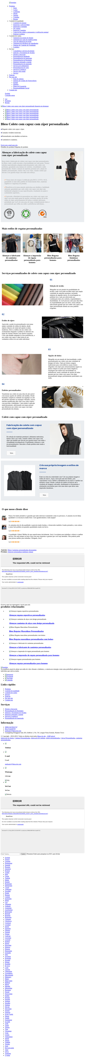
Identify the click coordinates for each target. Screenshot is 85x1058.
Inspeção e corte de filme (21, 25)
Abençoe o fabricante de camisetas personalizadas (30, 647)
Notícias (12, 75)
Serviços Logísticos (19, 69)
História (15, 84)
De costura (16, 28)
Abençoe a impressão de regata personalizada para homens (34, 655)
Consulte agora (10, 95)
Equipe (15, 82)
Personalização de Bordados (22, 60)
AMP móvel (51, 736)
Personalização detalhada (21, 56)
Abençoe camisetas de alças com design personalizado (31, 623)
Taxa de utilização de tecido (22, 41)
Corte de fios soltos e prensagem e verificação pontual (30, 32)
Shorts (15, 13)
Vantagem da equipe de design (23, 38)
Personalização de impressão (22, 58)
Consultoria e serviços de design (23, 51)
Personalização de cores (21, 67)
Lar (6, 99)
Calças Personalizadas (68, 738)
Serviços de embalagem (21, 66)
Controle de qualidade (12, 691)
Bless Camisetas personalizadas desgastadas (22, 550)
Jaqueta (15, 15)
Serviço (15, 73)
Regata (15, 19)
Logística (16, 47)
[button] (11, 453)
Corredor (16, 17)
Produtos (12, 6)
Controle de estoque (19, 23)
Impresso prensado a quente (22, 62)
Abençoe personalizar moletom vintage (20, 552)
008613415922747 (11, 727)
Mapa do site (41, 736)
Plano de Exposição (19, 86)
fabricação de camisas (38, 738)
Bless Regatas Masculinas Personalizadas (26, 631)
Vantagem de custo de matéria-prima (25, 40)
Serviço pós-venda (19, 71)
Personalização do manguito (22, 64)
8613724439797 (10, 729)
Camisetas (16, 12)
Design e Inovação (19, 54)
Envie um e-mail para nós (9, 145)
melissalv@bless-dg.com (13, 731)
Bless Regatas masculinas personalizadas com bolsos (31, 639)
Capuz (15, 10)
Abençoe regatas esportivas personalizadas (27, 615)
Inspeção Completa (19, 30)
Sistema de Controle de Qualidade (24, 45)
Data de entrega (18, 79)
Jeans (15, 8)
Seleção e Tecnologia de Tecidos (24, 53)
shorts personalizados (53, 738)
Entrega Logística (19, 34)
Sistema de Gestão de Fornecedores (24, 81)
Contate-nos (13, 90)
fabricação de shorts (7, 738)
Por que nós (13, 77)
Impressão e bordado (20, 26)
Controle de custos (11, 693)
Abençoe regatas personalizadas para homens (28, 663)
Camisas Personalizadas (22, 738)
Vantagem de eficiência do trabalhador (25, 43)
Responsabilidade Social (21, 88)
